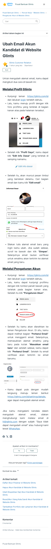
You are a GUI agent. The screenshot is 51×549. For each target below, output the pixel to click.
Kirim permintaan (34, 463)
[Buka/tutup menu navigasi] (44, 4)
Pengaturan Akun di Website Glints (16, 15)
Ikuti (6, 70)
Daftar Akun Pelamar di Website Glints (19, 483)
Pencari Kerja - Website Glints (33, 13)
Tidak (32, 451)
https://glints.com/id (37, 96)
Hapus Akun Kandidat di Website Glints (20, 487)
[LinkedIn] (11, 436)
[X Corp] (7, 436)
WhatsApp (14, 428)
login (23, 100)
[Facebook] (4, 436)
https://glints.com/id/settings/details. (27, 396)
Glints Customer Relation (20, 63)
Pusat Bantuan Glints (11, 13)
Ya (19, 451)
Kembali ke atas (10, 471)
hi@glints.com (10, 421)
